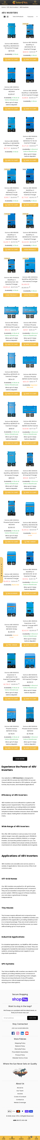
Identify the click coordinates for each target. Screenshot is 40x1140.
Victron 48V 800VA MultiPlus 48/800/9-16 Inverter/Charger (11, 423)
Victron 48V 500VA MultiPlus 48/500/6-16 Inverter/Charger (11, 374)
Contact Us (20, 1100)
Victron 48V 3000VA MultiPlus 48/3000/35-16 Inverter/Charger (30, 525)
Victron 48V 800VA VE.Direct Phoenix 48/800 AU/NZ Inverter (30, 423)
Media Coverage (20, 1102)
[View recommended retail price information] (36, 51)
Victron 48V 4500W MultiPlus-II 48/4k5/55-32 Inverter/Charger (11, 143)
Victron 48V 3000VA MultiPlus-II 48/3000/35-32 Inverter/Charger (30, 45)
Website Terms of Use (20, 1058)
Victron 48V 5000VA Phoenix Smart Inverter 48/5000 (30, 728)
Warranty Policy (20, 1049)
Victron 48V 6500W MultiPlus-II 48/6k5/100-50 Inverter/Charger (11, 236)
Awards (20, 1094)
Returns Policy (20, 1046)
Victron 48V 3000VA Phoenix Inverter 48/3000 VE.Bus (11, 627)
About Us (20, 1088)
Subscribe (32, 1018)
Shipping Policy (20, 1043)
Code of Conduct (20, 1097)
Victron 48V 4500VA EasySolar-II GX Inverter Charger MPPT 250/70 (30, 624)
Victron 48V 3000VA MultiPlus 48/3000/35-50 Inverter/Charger (11, 576)
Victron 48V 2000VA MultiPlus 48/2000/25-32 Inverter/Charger (30, 473)
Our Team (20, 1091)
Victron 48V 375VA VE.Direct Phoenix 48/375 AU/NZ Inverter (30, 325)
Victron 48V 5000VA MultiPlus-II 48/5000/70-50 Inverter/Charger (11, 191)
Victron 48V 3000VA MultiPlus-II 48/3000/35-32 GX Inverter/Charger (30, 572)
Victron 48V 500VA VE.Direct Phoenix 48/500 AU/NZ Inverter (30, 376)
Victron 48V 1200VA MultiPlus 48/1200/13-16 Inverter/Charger (11, 473)
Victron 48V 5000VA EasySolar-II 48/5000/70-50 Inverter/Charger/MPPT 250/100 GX (11, 677)
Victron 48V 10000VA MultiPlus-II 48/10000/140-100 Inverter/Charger (11, 281)
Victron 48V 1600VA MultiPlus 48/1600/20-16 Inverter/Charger (12, 46)
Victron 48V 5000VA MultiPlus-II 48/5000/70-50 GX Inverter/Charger (30, 139)
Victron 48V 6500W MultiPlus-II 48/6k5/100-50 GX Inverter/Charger (30, 191)
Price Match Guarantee (20, 1052)
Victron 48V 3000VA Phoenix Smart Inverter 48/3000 (11, 89)
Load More (20, 759)
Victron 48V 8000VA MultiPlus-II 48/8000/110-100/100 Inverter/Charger (30, 236)
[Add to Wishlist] (9, 36)
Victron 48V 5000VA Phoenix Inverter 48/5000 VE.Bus (11, 728)
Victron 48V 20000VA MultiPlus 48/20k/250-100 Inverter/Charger (30, 279)
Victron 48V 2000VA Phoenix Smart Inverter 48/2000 (11, 522)
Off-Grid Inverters (12, 7)
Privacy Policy (20, 1055)
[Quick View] (13, 36)
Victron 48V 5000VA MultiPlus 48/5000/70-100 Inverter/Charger (30, 677)
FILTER (1, 570)
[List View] (7, 16)
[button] (5, 3)
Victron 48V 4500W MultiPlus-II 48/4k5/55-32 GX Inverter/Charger (30, 93)
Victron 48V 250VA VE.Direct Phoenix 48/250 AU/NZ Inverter (12, 325)
